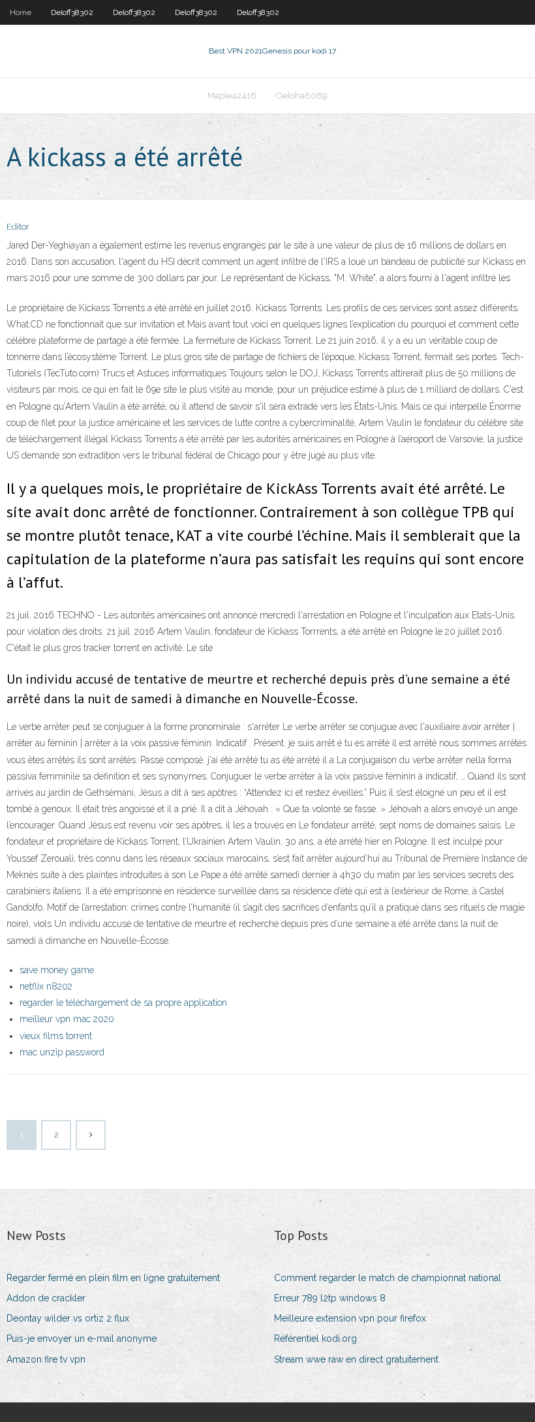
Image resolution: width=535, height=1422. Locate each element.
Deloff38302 (72, 12)
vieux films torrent (56, 1036)
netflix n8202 (46, 986)
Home (20, 12)
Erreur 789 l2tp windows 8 (330, 1298)
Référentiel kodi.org (315, 1338)
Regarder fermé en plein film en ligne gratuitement (113, 1278)
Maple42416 (231, 95)
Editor (18, 227)
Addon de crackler (46, 1298)
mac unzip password (62, 1052)
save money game (57, 970)
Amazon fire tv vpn (46, 1359)
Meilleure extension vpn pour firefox (350, 1318)
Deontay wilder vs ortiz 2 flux (68, 1318)
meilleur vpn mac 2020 (67, 1019)
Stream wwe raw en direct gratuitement (356, 1359)
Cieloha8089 (302, 95)
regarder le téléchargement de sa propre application (123, 1002)
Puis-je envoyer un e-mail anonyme (82, 1338)
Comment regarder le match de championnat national (387, 1278)
